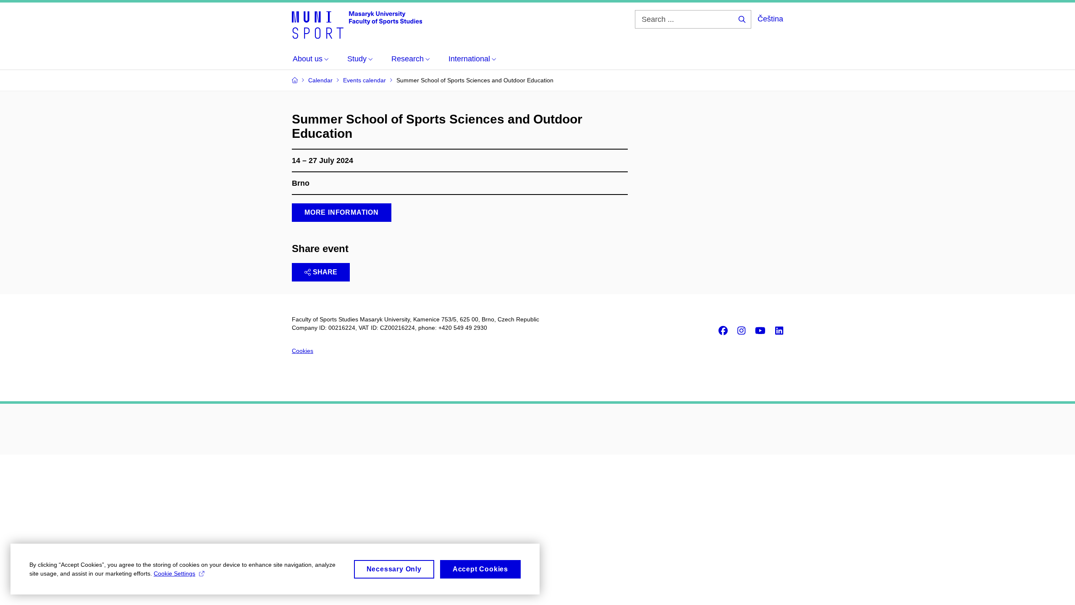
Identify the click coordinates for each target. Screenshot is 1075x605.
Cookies (302, 350)
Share (325, 272)
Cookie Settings (174, 573)
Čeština (770, 19)
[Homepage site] (357, 24)
